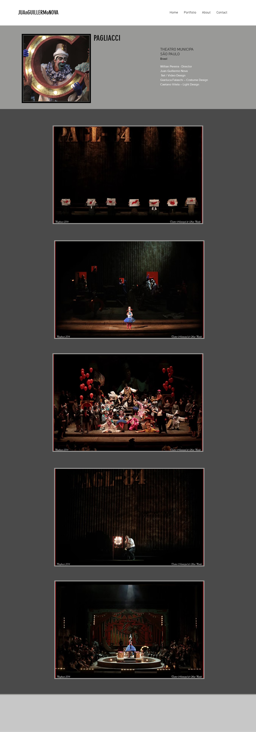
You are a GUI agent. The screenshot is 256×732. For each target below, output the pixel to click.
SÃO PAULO (170, 54)
